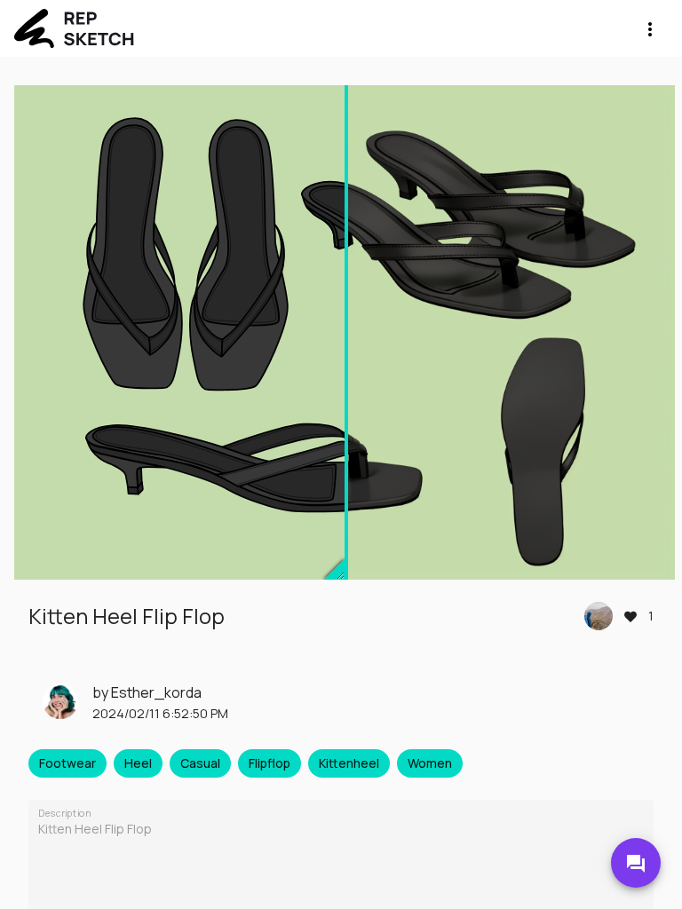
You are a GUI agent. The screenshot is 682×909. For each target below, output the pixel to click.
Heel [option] (138, 763)
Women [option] (430, 763)
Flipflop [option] (269, 763)
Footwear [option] (67, 763)
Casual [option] (200, 763)
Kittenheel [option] (349, 763)
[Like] (630, 616)
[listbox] (341, 763)
